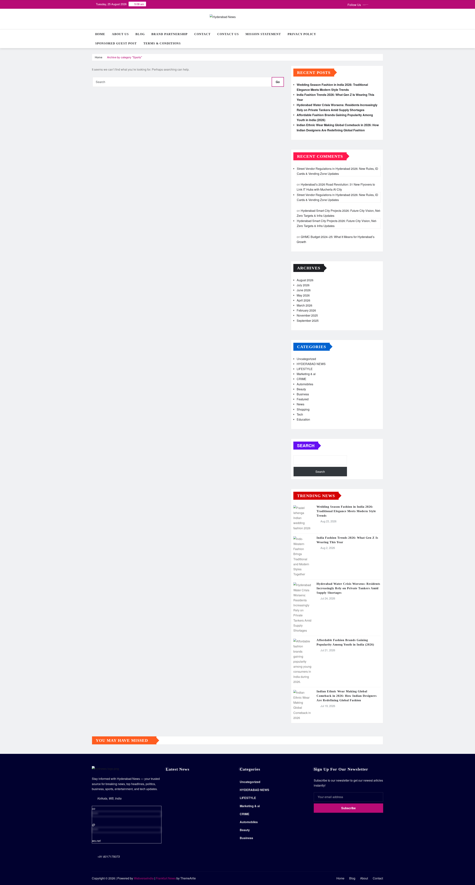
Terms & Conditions (162, 43)
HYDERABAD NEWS (311, 364)
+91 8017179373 (108, 856)
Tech (300, 414)
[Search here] (382, 34)
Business (303, 394)
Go (278, 82)
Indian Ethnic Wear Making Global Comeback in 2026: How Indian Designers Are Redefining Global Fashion (347, 696)
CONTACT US (228, 34)
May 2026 (303, 295)
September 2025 (308, 320)
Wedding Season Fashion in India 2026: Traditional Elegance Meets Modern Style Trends (346, 511)
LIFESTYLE (305, 369)
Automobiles (305, 384)
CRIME (301, 379)
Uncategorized (306, 359)
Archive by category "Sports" (124, 57)
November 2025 (307, 315)
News (300, 404)
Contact (202, 34)
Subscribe (348, 808)
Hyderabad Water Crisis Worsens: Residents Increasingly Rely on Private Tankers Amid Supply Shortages (348, 588)
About (364, 878)
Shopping (303, 409)
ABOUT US (120, 34)
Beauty (301, 389)
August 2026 (305, 280)
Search (306, 445)
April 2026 (303, 300)
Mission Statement (263, 34)
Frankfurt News (166, 878)
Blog (140, 34)
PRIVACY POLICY (302, 34)
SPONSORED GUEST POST (116, 43)
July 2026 (303, 285)
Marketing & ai (306, 374)
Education (303, 419)
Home (100, 34)
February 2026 (306, 310)
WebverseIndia (144, 878)
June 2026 (304, 290)
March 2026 (304, 305)
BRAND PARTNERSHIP (169, 34)
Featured (303, 399)
